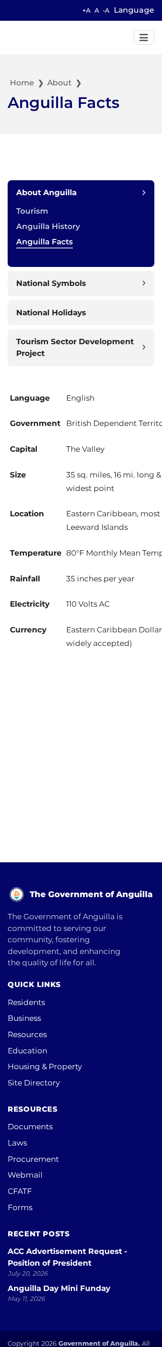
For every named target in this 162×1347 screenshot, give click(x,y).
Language (134, 9)
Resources (27, 1034)
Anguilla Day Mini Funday (59, 1288)
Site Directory (34, 1082)
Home (21, 82)
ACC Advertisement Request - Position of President (67, 1257)
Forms (20, 1207)
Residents (26, 1002)
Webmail (25, 1174)
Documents (30, 1126)
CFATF (20, 1191)
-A (106, 10)
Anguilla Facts (44, 241)
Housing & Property (45, 1066)
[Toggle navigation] (144, 37)
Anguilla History (48, 226)
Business (24, 1018)
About (59, 82)
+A (86, 10)
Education (27, 1050)
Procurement (33, 1159)
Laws (17, 1142)
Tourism (32, 210)
